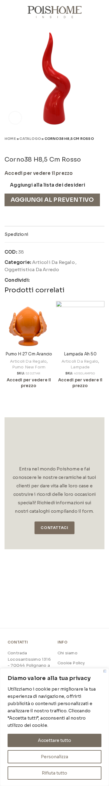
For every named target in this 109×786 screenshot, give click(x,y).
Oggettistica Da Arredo (32, 269)
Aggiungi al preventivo (52, 200)
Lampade (80, 367)
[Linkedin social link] (55, 280)
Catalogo (30, 138)
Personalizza (54, 756)
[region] (54, 727)
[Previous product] (89, 147)
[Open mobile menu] (7, 12)
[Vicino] (105, 671)
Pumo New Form (29, 367)
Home (10, 138)
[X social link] (41, 280)
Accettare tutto (54, 740)
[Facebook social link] (34, 280)
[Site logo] (55, 11)
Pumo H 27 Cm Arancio (28, 354)
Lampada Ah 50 (80, 354)
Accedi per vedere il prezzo (39, 173)
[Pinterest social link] (48, 280)
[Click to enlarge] (15, 118)
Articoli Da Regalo (53, 262)
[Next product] (101, 147)
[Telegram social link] (63, 280)
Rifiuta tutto (54, 773)
